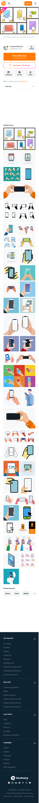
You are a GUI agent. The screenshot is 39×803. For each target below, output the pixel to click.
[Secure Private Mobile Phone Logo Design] (12, 751)
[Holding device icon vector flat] (11, 625)
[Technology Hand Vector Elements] (19, 138)
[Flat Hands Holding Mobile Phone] (19, 766)
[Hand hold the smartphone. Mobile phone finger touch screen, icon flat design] (11, 361)
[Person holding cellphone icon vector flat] (11, 675)
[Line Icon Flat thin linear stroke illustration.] (11, 157)
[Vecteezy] (3, 3)
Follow (32, 49)
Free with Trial (19, 56)
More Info (8, 85)
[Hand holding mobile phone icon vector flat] (11, 329)
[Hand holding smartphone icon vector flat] (11, 345)
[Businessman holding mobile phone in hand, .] (9, 554)
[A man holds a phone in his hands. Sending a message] (11, 464)
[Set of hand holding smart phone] (11, 189)
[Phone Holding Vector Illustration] (19, 513)
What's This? (23, 81)
